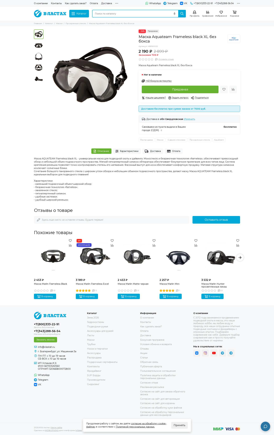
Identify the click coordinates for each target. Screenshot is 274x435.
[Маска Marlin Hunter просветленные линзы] (220, 257)
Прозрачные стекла (76, 23)
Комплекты (93, 366)
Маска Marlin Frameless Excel (92, 283)
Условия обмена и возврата (156, 344)
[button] (46, 74)
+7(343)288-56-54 (224, 3)
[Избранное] (224, 89)
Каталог (49, 23)
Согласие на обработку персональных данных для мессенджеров (162, 413)
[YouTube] (213, 353)
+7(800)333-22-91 (203, 3)
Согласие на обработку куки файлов (161, 407)
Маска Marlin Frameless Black (50, 283)
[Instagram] (205, 353)
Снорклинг (93, 384)
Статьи (144, 357)
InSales (79, 430)
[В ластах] (50, 13)
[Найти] (182, 13)
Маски (59, 23)
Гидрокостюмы (95, 322)
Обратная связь (149, 362)
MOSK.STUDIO (52, 430)
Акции (143, 353)
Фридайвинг (94, 371)
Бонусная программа (152, 339)
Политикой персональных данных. (135, 426)
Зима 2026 (93, 317)
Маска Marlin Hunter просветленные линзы (214, 285)
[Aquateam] (234, 39)
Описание (103, 151)
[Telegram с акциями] (222, 353)
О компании (41, 3)
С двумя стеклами (176, 140)
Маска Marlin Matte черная (133, 283)
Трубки (91, 344)
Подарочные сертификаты (102, 362)
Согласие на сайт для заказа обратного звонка (162, 393)
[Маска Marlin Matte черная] (137, 257)
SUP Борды (93, 375)
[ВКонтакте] (196, 353)
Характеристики (129, 151)
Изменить (189, 119)
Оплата (94, 3)
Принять (179, 425)
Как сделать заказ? (76, 3)
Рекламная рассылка (152, 387)
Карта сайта (56, 427)
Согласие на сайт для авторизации (160, 398)
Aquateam (219, 140)
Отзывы (144, 348)
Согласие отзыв (149, 382)
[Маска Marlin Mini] (179, 257)
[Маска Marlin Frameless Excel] (95, 257)
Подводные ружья (97, 326)
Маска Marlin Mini (169, 283)
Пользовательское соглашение (158, 371)
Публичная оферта (151, 366)
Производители (96, 379)
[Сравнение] (233, 89)
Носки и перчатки (97, 348)
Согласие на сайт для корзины (157, 403)
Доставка (106, 3)
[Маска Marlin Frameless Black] (53, 257)
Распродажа (146, 140)
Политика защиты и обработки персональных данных (158, 377)
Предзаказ (180, 89)
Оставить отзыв (216, 220)
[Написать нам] (265, 426)
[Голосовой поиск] (174, 13)
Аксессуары (94, 353)
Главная (38, 23)
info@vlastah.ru (46, 347)
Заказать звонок (45, 339)
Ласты (90, 335)
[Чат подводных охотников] (231, 353)
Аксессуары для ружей (100, 331)
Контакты (56, 3)
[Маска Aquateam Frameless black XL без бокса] (90, 74)
